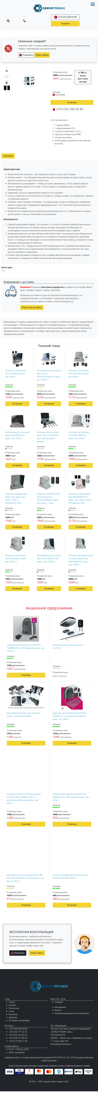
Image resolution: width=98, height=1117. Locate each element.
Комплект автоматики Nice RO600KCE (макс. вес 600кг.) (79, 373)
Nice (4, 270)
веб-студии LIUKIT (60, 1081)
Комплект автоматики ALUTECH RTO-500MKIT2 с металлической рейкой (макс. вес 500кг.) (70, 716)
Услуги (12, 1002)
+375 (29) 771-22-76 (18, 1032)
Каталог (12, 1005)
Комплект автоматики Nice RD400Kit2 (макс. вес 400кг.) (15, 373)
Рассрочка (14, 1008)
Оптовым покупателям (19, 1020)
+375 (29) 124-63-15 (18, 1035)
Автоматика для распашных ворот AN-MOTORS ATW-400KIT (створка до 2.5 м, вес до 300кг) (25, 878)
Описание (8, 156)
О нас (11, 1011)
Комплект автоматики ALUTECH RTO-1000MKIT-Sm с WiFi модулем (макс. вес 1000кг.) (26, 648)
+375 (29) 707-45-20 (18, 1038)
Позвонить (27, 55)
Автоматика (60, 1007)
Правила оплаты (56, 1066)
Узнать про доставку (32, 307)
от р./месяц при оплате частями (83, 77)
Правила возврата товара (77, 1066)
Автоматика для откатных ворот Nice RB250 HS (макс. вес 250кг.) (17, 435)
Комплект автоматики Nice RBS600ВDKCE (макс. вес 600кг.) (79, 435)
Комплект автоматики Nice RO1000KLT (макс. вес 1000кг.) (16, 558)
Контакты (13, 1014)
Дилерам (13, 1017)
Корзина (65, 23)
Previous (6, 67)
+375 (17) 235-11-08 (18, 1041)
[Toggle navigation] (8, 21)
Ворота (58, 1010)
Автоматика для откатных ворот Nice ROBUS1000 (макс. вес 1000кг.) (49, 558)
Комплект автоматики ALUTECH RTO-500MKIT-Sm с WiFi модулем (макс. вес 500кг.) (71, 797)
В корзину (72, 102)
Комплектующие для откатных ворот (72, 1013)
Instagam (59, 1002)
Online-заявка (42, 55)
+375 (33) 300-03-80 (67, 17)
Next (6, 92)
